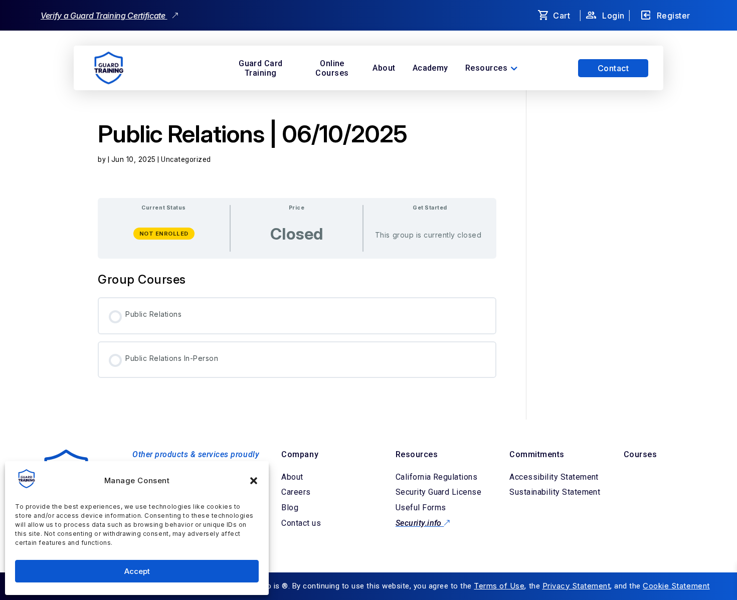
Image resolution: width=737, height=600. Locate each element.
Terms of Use (499, 585)
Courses (640, 454)
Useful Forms (421, 507)
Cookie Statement (676, 585)
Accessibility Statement (554, 477)
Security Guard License (438, 492)
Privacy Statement (576, 585)
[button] (254, 481)
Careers (295, 492)
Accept (137, 571)
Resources (486, 68)
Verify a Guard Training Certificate (104, 16)
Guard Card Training (261, 68)
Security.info (420, 523)
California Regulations (436, 477)
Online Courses (331, 68)
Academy (430, 68)
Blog (289, 507)
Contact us (301, 523)
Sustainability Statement (554, 492)
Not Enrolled (164, 233)
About (384, 68)
